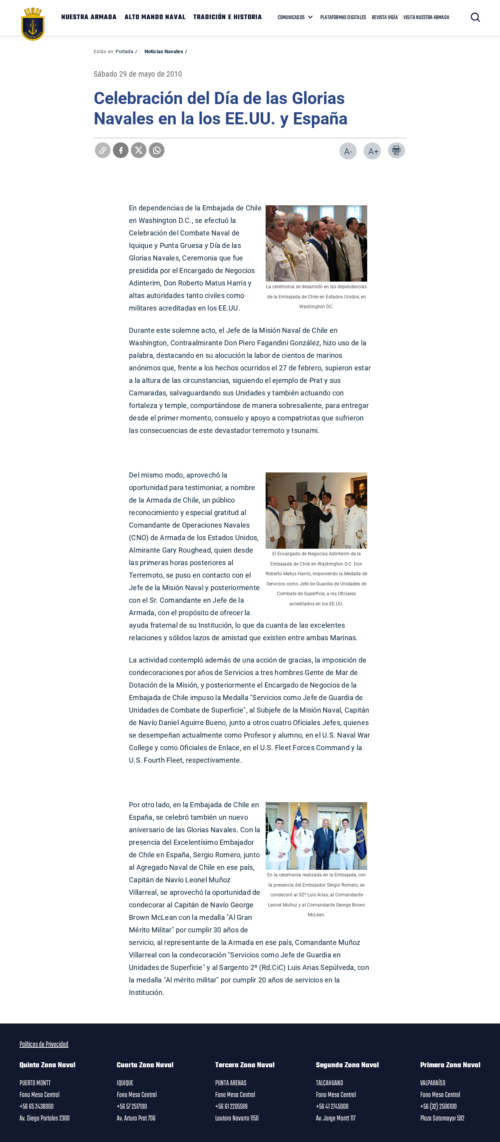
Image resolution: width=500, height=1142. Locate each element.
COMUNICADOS (291, 17)
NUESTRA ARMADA (89, 17)
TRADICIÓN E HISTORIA (227, 17)
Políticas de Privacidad (44, 1044)
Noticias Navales (164, 51)
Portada (124, 51)
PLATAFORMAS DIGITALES (343, 17)
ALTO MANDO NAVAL (155, 17)
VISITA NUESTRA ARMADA (426, 17)
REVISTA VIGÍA (385, 17)
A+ (373, 151)
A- (348, 151)
